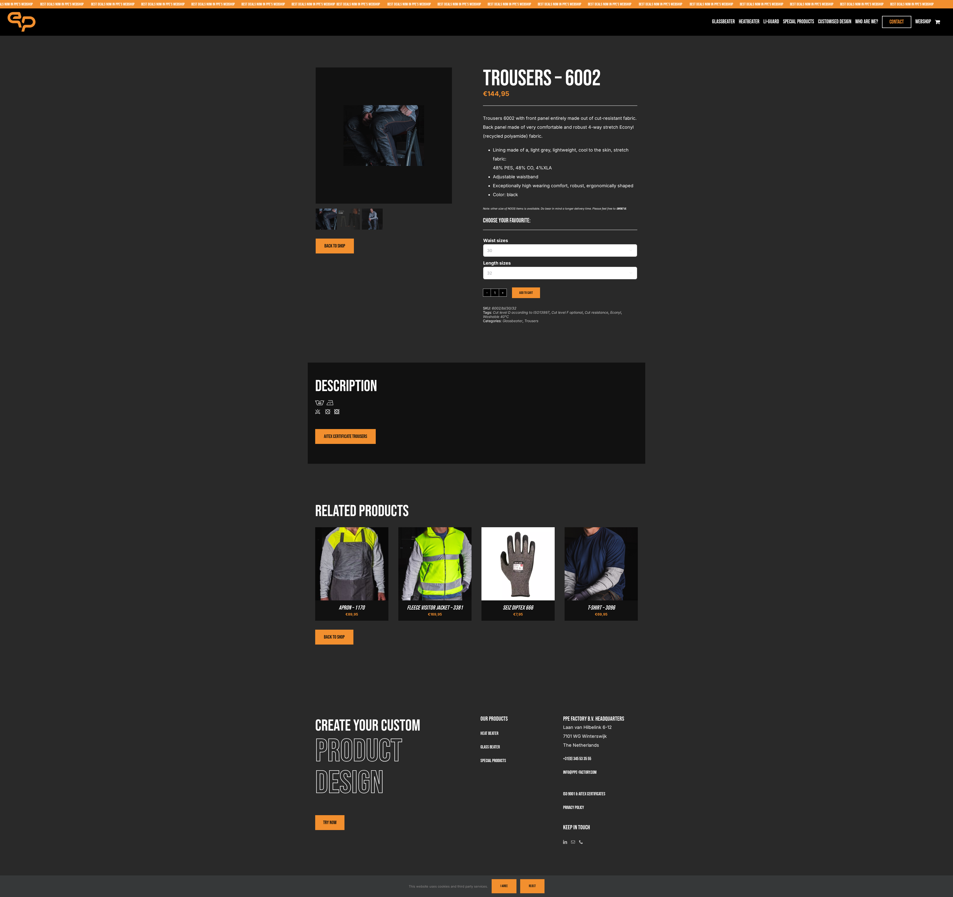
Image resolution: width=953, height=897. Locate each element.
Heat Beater (489, 733)
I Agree (504, 886)
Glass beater (490, 747)
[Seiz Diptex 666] (518, 531)
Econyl (615, 312)
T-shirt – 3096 (601, 607)
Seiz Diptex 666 (518, 607)
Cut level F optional (567, 312)
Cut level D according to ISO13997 (521, 312)
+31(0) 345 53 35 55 (577, 758)
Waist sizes (495, 240)
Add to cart (526, 293)
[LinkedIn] (565, 842)
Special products (493, 760)
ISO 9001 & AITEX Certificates (584, 794)
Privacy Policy (573, 807)
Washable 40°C (496, 316)
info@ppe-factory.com (580, 772)
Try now (330, 823)
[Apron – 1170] (351, 531)
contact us (621, 208)
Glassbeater (512, 321)
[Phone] (581, 842)
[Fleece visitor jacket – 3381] (435, 531)
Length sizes (497, 263)
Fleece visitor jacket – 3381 (435, 607)
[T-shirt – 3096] (601, 531)
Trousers (531, 321)
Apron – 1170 (352, 607)
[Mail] (573, 842)
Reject (532, 886)
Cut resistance (596, 312)
